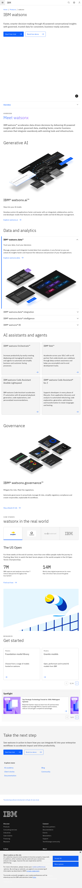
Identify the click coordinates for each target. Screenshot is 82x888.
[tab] (13, 533)
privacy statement (33, 871)
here (34, 877)
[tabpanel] (41, 585)
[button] (74, 2)
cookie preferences (39, 867)
